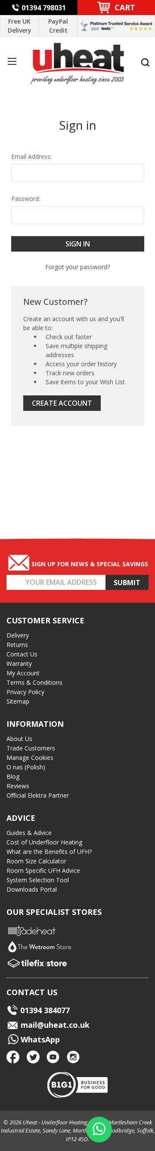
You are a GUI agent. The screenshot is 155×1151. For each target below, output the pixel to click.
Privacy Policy (25, 692)
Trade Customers (30, 748)
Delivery (17, 635)
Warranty (19, 663)
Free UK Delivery (19, 25)
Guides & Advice (29, 833)
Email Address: (31, 156)
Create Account (62, 403)
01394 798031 (44, 7)
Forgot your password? (77, 267)
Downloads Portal (31, 889)
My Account (23, 673)
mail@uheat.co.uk (54, 1025)
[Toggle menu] (12, 61)
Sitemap (17, 701)
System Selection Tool (37, 880)
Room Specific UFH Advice (43, 870)
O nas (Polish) (25, 767)
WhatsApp (39, 1039)
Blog (12, 776)
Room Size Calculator (36, 861)
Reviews (17, 786)
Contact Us (21, 654)
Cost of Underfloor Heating (44, 842)
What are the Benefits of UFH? (49, 851)
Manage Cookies (29, 757)
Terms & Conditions (34, 682)
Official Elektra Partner (37, 795)
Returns (17, 645)
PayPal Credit (58, 25)
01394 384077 (45, 1010)
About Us (19, 739)
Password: (25, 198)
